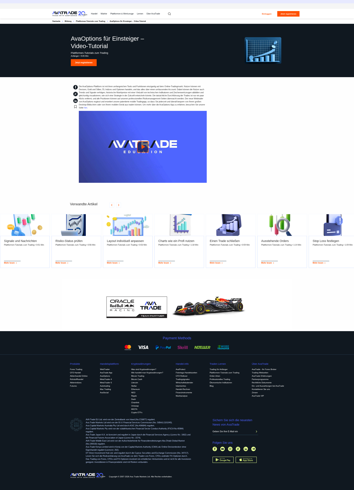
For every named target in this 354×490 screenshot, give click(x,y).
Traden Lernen (218, 364)
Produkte (75, 364)
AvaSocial (104, 392)
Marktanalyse (182, 396)
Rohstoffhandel (76, 379)
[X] (238, 449)
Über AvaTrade (153, 13)
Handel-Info (182, 364)
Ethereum (135, 389)
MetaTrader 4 (106, 379)
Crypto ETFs (136, 412)
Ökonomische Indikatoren (221, 382)
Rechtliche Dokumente (262, 382)
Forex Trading (76, 369)
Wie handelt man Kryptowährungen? (147, 373)
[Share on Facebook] (75, 87)
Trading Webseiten (260, 373)
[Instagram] (230, 449)
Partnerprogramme (260, 379)
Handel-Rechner (183, 389)
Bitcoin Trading (137, 376)
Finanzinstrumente (184, 392)
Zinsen (255, 392)
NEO (133, 392)
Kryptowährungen (141, 364)
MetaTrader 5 (106, 382)
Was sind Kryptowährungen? (143, 369)
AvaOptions (105, 376)
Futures (73, 386)
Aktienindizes (75, 382)
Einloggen (267, 14)
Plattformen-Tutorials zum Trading (90, 21)
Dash (133, 399)
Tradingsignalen (183, 379)
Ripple (134, 396)
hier (85, 107)
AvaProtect (180, 369)
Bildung (68, 21)
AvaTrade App (106, 373)
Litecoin (134, 382)
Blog (212, 386)
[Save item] (75, 106)
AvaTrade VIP (258, 396)
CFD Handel (75, 373)
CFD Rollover (182, 376)
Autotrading (105, 386)
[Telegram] (253, 449)
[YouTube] (222, 449)
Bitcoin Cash (136, 379)
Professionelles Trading (220, 379)
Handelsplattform (109, 364)
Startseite (56, 21)
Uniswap (135, 406)
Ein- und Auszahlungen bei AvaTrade (268, 386)
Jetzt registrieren (288, 14)
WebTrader (105, 369)
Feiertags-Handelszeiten (186, 373)
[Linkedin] (246, 449)
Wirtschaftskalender (184, 382)
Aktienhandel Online (79, 376)
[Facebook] (215, 449)
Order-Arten (215, 376)
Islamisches (181, 386)
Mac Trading (105, 389)
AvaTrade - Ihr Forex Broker (264, 369)
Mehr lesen (9, 263)
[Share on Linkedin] (75, 100)
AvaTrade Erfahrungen (262, 376)
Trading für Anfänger (219, 369)
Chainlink (135, 402)
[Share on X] (75, 94)
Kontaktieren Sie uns (261, 389)
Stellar (134, 386)
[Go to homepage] (70, 13)
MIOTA (134, 409)
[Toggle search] (169, 13)
